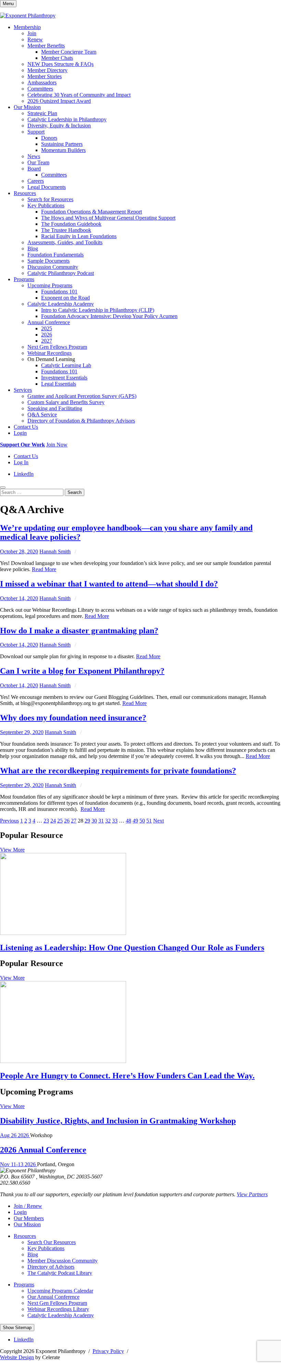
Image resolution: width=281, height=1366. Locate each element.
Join (31, 33)
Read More (44, 569)
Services (23, 390)
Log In (21, 462)
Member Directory (47, 70)
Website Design (17, 1357)
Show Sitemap (17, 1327)
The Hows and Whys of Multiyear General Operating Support (108, 218)
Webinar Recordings (49, 353)
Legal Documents (46, 187)
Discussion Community (52, 267)
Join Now (57, 444)
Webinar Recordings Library (58, 1309)
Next (158, 821)
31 (101, 821)
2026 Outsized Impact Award (59, 101)
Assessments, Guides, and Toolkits (64, 242)
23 (46, 821)
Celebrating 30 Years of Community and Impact (79, 95)
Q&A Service (42, 414)
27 (73, 821)
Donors (49, 138)
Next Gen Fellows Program (57, 347)
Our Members (29, 1218)
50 (142, 821)
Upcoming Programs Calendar (60, 1291)
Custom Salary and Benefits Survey (66, 402)
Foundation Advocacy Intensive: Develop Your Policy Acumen (109, 316)
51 (149, 821)
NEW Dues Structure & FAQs (60, 64)
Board (34, 168)
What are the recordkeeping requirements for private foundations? (118, 770)
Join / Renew (28, 1206)
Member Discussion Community (62, 1261)
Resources (25, 193)
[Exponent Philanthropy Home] (28, 15)
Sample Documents (48, 261)
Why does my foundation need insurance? (73, 717)
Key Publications (45, 205)
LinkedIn (24, 474)
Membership (27, 27)
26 (67, 821)
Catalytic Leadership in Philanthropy (67, 119)
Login (20, 433)
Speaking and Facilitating (54, 408)
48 (128, 821)
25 (60, 821)
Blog (32, 248)
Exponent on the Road (65, 298)
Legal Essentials (58, 384)
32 (108, 821)
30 (94, 821)
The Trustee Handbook (66, 230)
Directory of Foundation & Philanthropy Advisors (81, 421)
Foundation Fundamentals (55, 255)
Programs (24, 279)
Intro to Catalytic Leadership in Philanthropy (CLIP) (97, 310)
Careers (35, 181)
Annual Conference (48, 322)
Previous (9, 821)
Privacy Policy (108, 1351)
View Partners (252, 1194)
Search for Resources (50, 199)
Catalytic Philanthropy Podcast (60, 273)
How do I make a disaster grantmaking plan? (79, 630)
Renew (35, 39)
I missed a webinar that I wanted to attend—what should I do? (109, 583)
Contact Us (26, 427)
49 (135, 821)
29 (87, 821)
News (33, 156)
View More (12, 850)
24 (53, 821)
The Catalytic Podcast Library (59, 1273)
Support (36, 132)
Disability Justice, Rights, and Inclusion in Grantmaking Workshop (118, 1120)
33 (115, 821)
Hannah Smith (55, 551)
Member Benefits (46, 46)
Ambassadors (42, 82)
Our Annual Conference (53, 1297)
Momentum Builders (63, 150)
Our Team (38, 162)
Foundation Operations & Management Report (91, 212)
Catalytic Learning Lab (66, 365)
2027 (46, 341)
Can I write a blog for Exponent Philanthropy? (82, 670)
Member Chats (57, 58)
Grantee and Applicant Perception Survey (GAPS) (81, 396)
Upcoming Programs (49, 285)
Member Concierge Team (68, 52)
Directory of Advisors (50, 1267)
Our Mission (27, 107)
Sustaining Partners (62, 144)
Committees (40, 89)
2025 (46, 328)
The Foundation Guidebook (71, 224)
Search (75, 492)
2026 (46, 334)
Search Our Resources (51, 1242)
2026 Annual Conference (43, 1149)
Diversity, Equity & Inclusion (59, 125)
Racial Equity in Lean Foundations (79, 236)
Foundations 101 (59, 291)
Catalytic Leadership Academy (60, 304)
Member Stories (44, 76)
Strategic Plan (42, 113)
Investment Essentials (64, 378)
